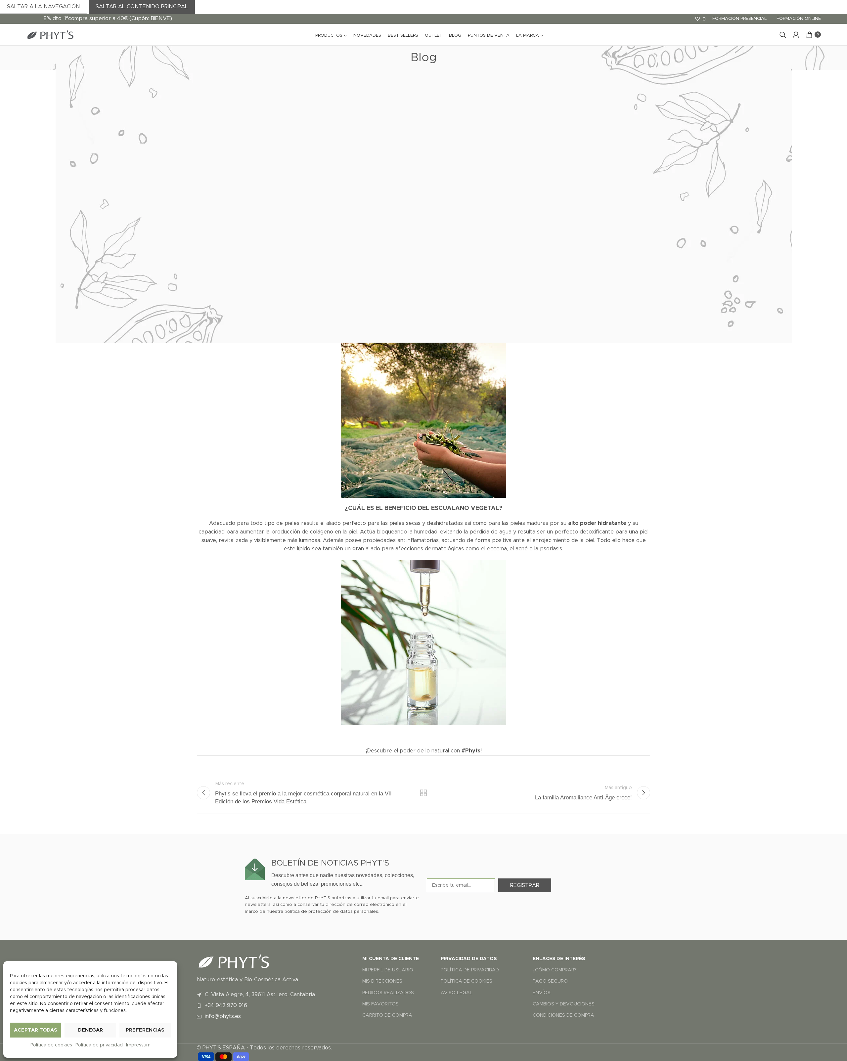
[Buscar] (782, 34)
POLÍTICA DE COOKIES (466, 981)
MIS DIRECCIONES (382, 981)
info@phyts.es (223, 1016)
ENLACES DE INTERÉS (559, 958)
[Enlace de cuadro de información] (332, 873)
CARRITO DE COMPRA (387, 1015)
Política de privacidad (99, 1045)
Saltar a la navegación (43, 6)
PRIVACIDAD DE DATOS (469, 958)
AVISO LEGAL (456, 993)
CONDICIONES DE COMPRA (563, 1015)
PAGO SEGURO (550, 981)
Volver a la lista (423, 792)
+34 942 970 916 (226, 1005)
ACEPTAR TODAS (35, 1030)
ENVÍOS (542, 993)
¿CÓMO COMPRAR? (555, 970)
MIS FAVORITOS (380, 1004)
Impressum (138, 1045)
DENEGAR (90, 1030)
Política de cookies (51, 1045)
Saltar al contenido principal (142, 6)
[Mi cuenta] (796, 34)
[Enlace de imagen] (233, 960)
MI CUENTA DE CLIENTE (390, 958)
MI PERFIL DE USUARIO (387, 970)
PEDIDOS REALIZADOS (388, 993)
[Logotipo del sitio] (50, 34)
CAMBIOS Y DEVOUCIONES (564, 1004)
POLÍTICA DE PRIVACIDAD (470, 970)
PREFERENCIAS (145, 1030)
